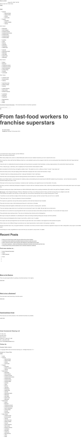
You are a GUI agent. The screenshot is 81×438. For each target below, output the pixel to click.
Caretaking (4, 94)
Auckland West (5, 37)
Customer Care (5, 77)
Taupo (3, 41)
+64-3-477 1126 (8, 338)
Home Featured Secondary (9, 104)
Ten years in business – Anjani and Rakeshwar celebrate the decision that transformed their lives (23, 244)
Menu (1, 5)
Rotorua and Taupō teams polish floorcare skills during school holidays (17, 239)
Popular (4, 19)
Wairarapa (4, 57)
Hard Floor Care (5, 83)
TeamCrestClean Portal (7, 313)
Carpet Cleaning (5, 88)
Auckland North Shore (7, 33)
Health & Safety (7, 22)
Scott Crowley (7, 129)
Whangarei (4, 28)
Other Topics (5, 414)
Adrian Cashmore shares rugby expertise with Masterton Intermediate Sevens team (20, 242)
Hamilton (4, 40)
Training (6, 23)
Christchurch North (6, 65)
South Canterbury (6, 68)
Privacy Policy (9, 352)
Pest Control (5, 90)
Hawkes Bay (5, 47)
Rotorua (4, 43)
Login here (2, 318)
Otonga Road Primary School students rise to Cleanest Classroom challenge (19, 245)
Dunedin (4, 71)
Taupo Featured (5, 254)
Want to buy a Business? (8, 293)
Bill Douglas (2, 192)
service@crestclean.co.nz (8, 341)
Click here (2, 280)
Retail (3, 102)
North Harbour (5, 30)
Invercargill (4, 72)
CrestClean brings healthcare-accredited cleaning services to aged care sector (19, 241)
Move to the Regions (6, 275)
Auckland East (5, 34)
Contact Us (2, 352)
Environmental (5, 79)
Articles (6, 16)
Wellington (4, 52)
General (4, 11)
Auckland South (5, 36)
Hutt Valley (4, 54)
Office (3, 100)
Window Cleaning (6, 91)
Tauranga (4, 44)
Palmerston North (6, 51)
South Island (5, 400)
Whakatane (4, 46)
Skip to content (3, 0)
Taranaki (4, 49)
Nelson (3, 62)
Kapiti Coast (5, 55)
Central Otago (5, 69)
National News (7, 13)
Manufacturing (5, 99)
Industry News (7, 14)
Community (6, 17)
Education (6, 20)
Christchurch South (6, 66)
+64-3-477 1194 (5, 339)
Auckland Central (6, 31)
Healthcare (4, 97)
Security (4, 86)
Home (3, 356)
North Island (5, 371)
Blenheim (4, 63)
